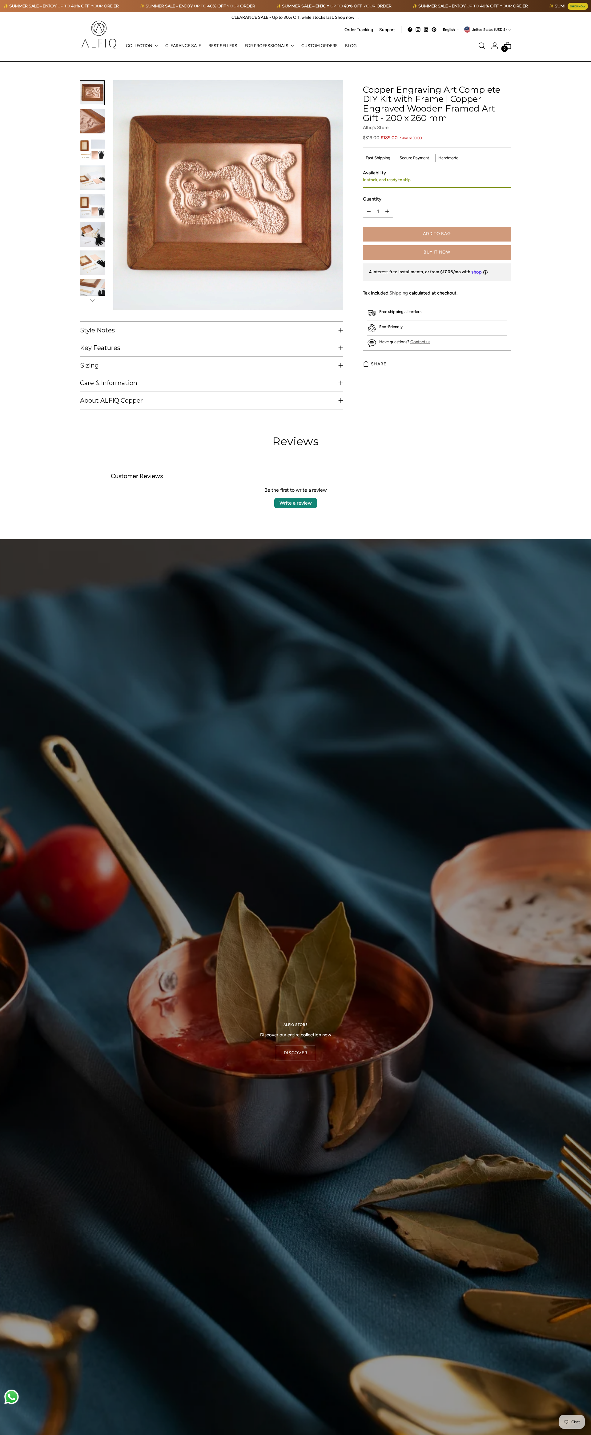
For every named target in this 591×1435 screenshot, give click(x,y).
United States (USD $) (489, 29)
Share (378, 364)
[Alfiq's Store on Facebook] (410, 29)
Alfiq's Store (375, 127)
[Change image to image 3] (92, 149)
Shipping (398, 293)
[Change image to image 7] (92, 262)
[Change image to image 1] (92, 92)
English (449, 29)
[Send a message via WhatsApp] (11, 1396)
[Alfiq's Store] (98, 35)
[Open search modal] (482, 45)
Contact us (420, 341)
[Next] (92, 300)
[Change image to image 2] (92, 121)
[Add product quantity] (387, 211)
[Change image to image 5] (92, 206)
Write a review (295, 503)
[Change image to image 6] (92, 234)
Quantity (372, 199)
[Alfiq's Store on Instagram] (418, 29)
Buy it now (437, 252)
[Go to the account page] (494, 45)
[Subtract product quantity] (368, 211)
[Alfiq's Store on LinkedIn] (426, 29)
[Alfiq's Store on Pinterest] (434, 29)
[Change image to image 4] (92, 177)
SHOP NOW (577, 6)
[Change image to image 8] (92, 291)
